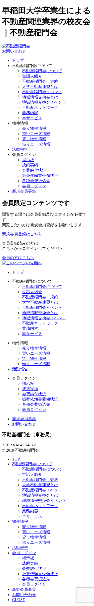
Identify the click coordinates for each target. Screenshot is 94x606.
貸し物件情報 (34, 139)
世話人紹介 (32, 76)
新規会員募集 (24, 191)
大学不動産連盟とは (40, 86)
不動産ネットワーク (40, 107)
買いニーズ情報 (36, 134)
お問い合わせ (14, 51)
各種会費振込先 (36, 181)
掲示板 (28, 160)
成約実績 (30, 165)
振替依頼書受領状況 (40, 175)
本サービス (32, 118)
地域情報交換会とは (40, 97)
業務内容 (30, 113)
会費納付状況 (34, 170)
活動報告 (20, 149)
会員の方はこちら (18, 258)
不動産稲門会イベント (42, 92)
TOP (16, 459)
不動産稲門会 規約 (40, 81)
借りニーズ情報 (36, 144)
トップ (18, 60)
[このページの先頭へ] (22, 263)
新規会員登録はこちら (22, 234)
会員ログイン (34, 186)
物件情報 (20, 521)
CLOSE (18, 600)
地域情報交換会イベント (44, 102)
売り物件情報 (34, 128)
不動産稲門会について (42, 71)
